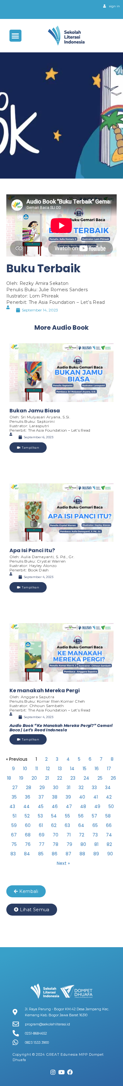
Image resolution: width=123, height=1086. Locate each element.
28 (28, 787)
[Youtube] (61, 1072)
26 (113, 778)
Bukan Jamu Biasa (34, 410)
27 (15, 787)
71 (69, 835)
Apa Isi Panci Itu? (32, 550)
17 (109, 768)
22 (59, 778)
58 (108, 816)
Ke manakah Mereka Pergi (44, 690)
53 (40, 816)
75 (14, 844)
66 (109, 825)
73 (95, 835)
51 (14, 816)
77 (41, 844)
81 (96, 844)
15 (84, 768)
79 (69, 844)
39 (68, 797)
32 (81, 787)
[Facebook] (70, 1072)
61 (41, 825)
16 (97, 768)
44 (26, 806)
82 (109, 844)
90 (110, 854)
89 (96, 854)
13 (60, 768)
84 (27, 854)
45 (41, 806)
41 (95, 797)
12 (48, 768)
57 (94, 816)
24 (86, 778)
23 (72, 778)
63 (67, 825)
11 (36, 768)
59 (14, 825)
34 (108, 787)
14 (72, 768)
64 (81, 825)
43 (12, 806)
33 (94, 787)
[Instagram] (53, 1072)
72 (81, 835)
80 (83, 844)
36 (27, 797)
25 (99, 778)
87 (68, 854)
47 (69, 806)
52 (27, 816)
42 (109, 797)
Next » (63, 863)
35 (14, 797)
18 (9, 778)
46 (55, 806)
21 (47, 778)
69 (41, 835)
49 (97, 806)
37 (41, 797)
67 (14, 835)
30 (55, 787)
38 (54, 797)
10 (25, 768)
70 (55, 835)
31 (68, 787)
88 (82, 854)
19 (21, 778)
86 (54, 854)
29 (42, 787)
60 (28, 825)
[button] (15, 36)
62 (53, 825)
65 (95, 825)
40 (82, 797)
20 (34, 778)
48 (83, 806)
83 (13, 854)
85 (41, 854)
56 (81, 816)
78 (55, 844)
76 (28, 844)
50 (111, 806)
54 (54, 816)
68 (28, 835)
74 (109, 835)
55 (67, 816)
